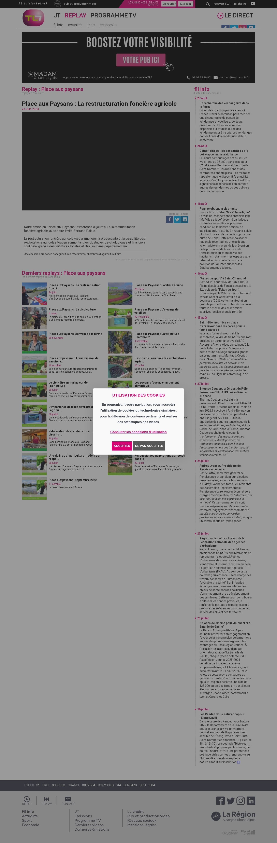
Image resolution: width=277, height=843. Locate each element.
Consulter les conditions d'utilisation (138, 432)
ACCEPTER (122, 446)
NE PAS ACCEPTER (149, 446)
